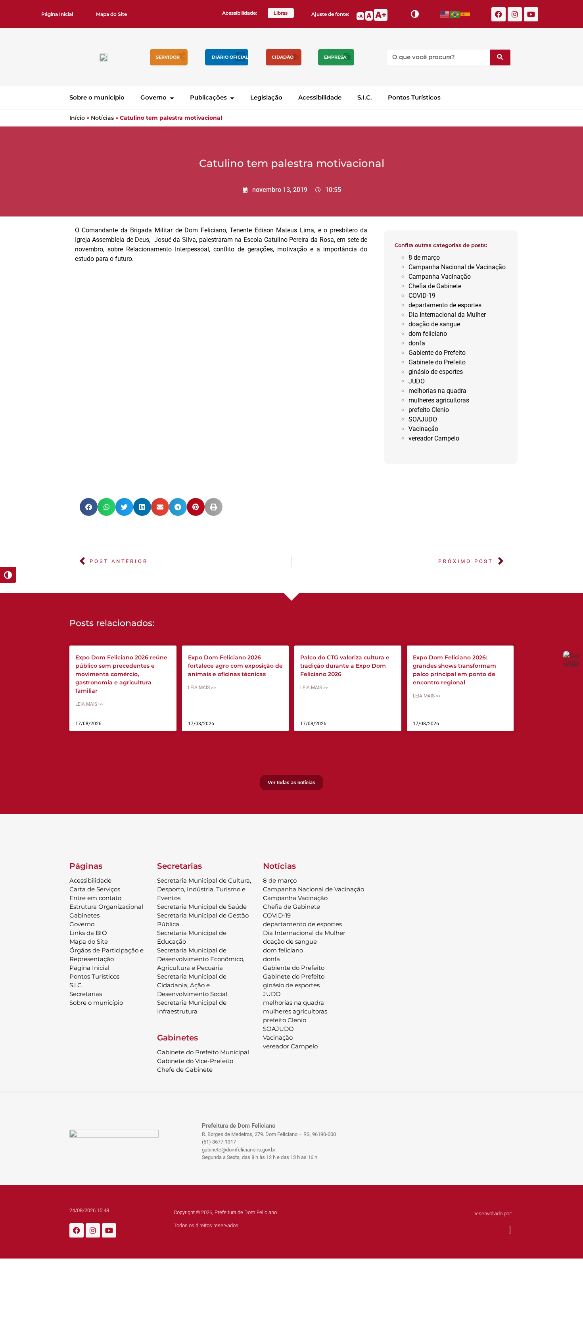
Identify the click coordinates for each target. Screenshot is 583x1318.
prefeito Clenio (428, 410)
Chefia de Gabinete (434, 286)
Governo (153, 97)
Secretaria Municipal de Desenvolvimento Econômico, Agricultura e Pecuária (200, 958)
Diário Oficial (230, 57)
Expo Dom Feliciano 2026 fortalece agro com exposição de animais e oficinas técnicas (235, 666)
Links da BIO (88, 933)
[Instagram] (515, 14)
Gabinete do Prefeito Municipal (203, 1052)
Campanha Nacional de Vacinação (457, 267)
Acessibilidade (319, 97)
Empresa (335, 57)
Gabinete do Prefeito (437, 362)
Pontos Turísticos (414, 97)
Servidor (168, 57)
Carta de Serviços (94, 889)
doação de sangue (434, 324)
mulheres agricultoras (438, 400)
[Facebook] (498, 14)
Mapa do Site (111, 14)
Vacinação (423, 429)
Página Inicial (57, 14)
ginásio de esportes (435, 371)
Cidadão (282, 57)
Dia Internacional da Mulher (447, 314)
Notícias (102, 118)
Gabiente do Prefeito (437, 352)
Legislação (266, 97)
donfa (416, 343)
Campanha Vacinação (439, 276)
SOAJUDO (422, 419)
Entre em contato (95, 898)
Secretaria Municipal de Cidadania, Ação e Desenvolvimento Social (192, 985)
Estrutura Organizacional (106, 906)
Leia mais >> (89, 704)
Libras (281, 13)
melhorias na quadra (437, 391)
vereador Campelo (433, 438)
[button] (89, 507)
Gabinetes (84, 915)
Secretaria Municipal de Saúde (202, 906)
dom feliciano (427, 333)
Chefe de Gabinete (185, 1069)
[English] (445, 14)
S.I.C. (364, 97)
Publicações (208, 97)
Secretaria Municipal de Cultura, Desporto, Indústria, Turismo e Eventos (204, 889)
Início (77, 118)
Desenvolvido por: (492, 1213)
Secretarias (85, 994)
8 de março (424, 257)
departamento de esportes (444, 305)
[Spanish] (465, 14)
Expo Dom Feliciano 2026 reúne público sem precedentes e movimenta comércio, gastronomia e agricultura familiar (121, 674)
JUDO (416, 381)
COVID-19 (421, 295)
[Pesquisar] (500, 57)
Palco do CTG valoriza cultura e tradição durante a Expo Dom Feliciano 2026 (344, 666)
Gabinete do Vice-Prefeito (195, 1061)
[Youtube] (531, 14)
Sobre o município (97, 97)
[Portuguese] (455, 14)
